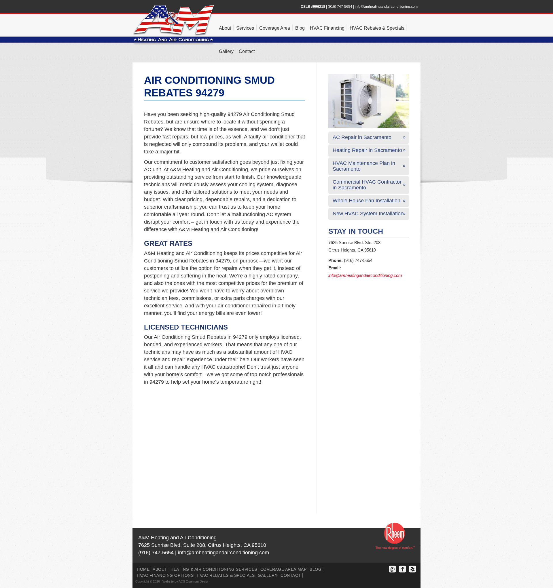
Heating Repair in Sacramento (367, 150)
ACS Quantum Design (194, 581)
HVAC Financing (327, 28)
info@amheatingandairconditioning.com (386, 7)
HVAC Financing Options (165, 575)
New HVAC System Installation (368, 213)
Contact (247, 51)
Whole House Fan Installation (366, 200)
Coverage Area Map (283, 569)
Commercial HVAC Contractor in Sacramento (367, 185)
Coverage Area (274, 28)
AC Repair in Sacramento (362, 137)
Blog (300, 28)
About (225, 28)
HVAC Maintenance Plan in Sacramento (364, 166)
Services (245, 28)
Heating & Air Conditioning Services (214, 569)
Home (143, 569)
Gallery (226, 51)
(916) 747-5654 (340, 7)
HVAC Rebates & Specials (377, 28)
